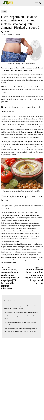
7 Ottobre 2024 (18, 34)
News (4, 11)
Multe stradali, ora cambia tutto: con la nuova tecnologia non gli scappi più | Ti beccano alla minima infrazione (10, 278)
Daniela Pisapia (7, 34)
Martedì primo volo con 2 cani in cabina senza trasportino (21, 312)
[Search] (40, 3)
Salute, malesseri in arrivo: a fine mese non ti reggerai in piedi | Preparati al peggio (33, 275)
